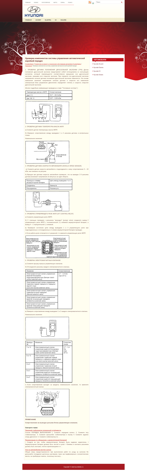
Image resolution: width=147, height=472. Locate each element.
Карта (55, 2)
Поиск (70, 2)
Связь (63, 2)
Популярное (46, 2)
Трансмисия (28, 65)
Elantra (48, 20)
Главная (27, 2)
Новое (36, 2)
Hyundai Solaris (98, 75)
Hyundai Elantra (29, 64)
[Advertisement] (73, 38)
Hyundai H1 (97, 71)
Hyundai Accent (98, 64)
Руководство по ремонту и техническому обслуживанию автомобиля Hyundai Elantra (57, 64)
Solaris (63, 20)
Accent (38, 20)
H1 (56, 20)
